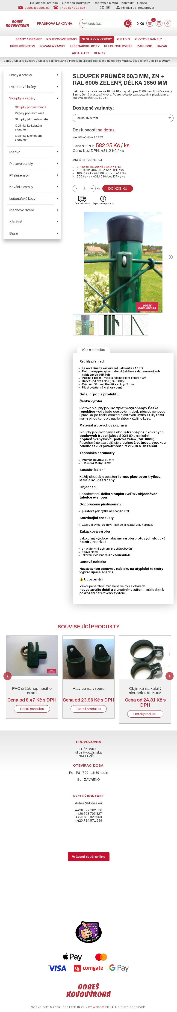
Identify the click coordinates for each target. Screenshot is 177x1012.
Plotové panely (148, 39)
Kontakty (127, 3)
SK (108, 7)
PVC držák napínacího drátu (32, 690)
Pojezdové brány (61, 39)
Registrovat (146, 7)
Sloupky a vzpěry (97, 39)
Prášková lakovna (55, 23)
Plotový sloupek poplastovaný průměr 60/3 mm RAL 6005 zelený (108, 60)
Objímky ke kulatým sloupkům (28, 127)
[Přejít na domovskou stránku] (17, 25)
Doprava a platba (106, 3)
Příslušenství (22, 46)
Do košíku (117, 188)
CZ (102, 7)
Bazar (162, 46)
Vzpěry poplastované (29, 113)
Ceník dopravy (82, 203)
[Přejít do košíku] (149, 25)
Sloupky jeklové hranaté (31, 119)
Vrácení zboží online (88, 856)
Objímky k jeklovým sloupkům (28, 137)
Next (169, 676)
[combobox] (100, 23)
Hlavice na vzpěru (89, 688)
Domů (7, 60)
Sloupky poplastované (52, 60)
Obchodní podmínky (76, 3)
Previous (7, 676)
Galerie (142, 3)
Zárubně (144, 46)
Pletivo (123, 39)
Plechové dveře (118, 46)
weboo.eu (101, 1007)
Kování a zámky (52, 46)
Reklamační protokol (44, 3)
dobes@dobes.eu (37, 7)
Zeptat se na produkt (103, 203)
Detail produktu (32, 709)
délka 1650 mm (87, 118)
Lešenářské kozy (85, 46)
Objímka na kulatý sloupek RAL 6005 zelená (145, 692)
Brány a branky (28, 39)
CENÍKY (99, 53)
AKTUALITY (80, 53)
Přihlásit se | (129, 7)
